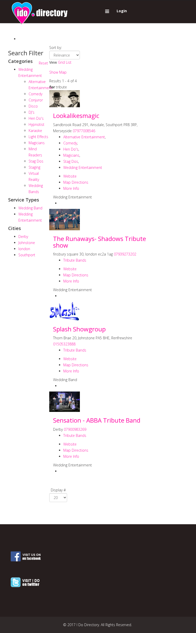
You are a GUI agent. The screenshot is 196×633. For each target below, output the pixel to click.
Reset (43, 63)
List (68, 62)
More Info (71, 188)
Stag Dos (36, 161)
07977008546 (84, 130)
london (24, 248)
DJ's (31, 112)
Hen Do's (36, 118)
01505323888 (64, 344)
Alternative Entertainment (84, 136)
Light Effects (38, 136)
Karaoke (35, 130)
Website (70, 176)
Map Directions (75, 182)
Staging (34, 167)
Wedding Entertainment (82, 167)
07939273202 (125, 254)
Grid (61, 62)
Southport (26, 254)
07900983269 (75, 429)
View (53, 62)
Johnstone (26, 242)
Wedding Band (30, 208)
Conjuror (36, 100)
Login (122, 10)
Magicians (37, 142)
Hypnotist (36, 124)
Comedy (35, 93)
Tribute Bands (74, 260)
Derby (23, 236)
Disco (33, 106)
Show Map (58, 72)
